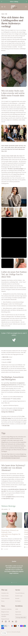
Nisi (18, 155)
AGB (16, 609)
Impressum (18, 611)
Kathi (15, 155)
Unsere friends (4, 595)
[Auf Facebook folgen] (2, 621)
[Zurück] (1, 2)
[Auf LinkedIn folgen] (13, 621)
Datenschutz (18, 614)
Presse (2, 601)
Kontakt (17, 598)
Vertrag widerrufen (21, 617)
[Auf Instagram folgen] (6, 621)
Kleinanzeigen (6, 398)
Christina (3, 155)
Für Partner (18, 601)
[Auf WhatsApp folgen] (16, 621)
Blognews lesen (5, 611)
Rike (2, 157)
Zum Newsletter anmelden (5, 615)
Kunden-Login (18, 595)
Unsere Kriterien (5, 598)
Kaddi (11, 155)
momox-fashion (17, 398)
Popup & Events (5, 619)
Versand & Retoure (19, 593)
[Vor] (26, 2)
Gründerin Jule (5, 593)
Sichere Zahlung (14, 1)
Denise (8, 155)
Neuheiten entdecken (6, 609)
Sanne (20, 155)
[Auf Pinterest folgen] (9, 621)
